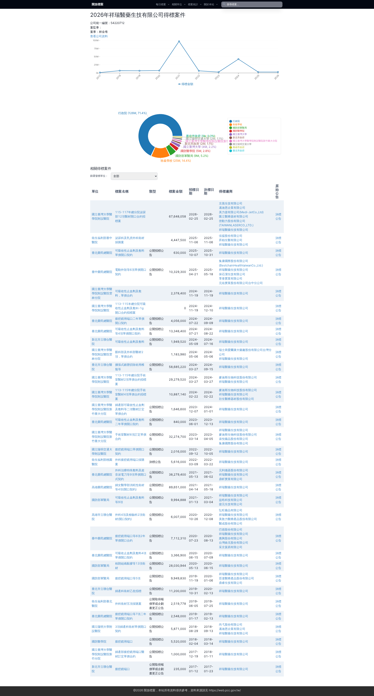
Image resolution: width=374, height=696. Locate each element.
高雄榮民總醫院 (102, 487)
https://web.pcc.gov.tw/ (225, 690)
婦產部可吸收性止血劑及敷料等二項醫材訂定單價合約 (129, 409)
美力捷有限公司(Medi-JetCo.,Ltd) (241, 212)
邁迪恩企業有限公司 (232, 208)
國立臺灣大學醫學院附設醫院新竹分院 (102, 654)
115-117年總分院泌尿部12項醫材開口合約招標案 (130, 216)
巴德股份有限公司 (230, 529)
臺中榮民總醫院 (102, 272)
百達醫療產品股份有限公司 (236, 578)
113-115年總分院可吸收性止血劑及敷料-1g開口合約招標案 (130, 308)
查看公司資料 (99, 36)
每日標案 (161, 4)
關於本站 (209, 4)
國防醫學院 (99, 641)
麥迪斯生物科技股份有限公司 (238, 377)
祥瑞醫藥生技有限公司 (233, 230)
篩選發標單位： (99, 175)
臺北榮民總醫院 (102, 253)
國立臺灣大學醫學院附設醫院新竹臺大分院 (102, 409)
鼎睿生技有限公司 (230, 583)
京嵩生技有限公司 (230, 203)
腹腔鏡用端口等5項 (127, 578)
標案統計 (193, 4)
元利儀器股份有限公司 (233, 470)
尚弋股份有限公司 (230, 624)
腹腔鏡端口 (122, 669)
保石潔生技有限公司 (232, 274)
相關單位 (177, 4)
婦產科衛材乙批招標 (128, 591)
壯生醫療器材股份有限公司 (236, 399)
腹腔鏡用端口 (124, 641)
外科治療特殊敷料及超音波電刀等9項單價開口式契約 (130, 474)
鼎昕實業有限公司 (230, 479)
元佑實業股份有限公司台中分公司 (241, 283)
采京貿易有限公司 (230, 547)
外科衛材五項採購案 (128, 603)
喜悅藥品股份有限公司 (233, 439)
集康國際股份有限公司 (233, 443)
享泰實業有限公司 (230, 278)
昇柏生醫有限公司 (230, 240)
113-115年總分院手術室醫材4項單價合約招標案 (130, 394)
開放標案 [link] (97, 4)
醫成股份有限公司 (230, 523)
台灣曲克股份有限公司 (233, 542)
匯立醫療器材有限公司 (233, 216)
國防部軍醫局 (100, 500)
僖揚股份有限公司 (230, 236)
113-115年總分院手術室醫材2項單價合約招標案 (130, 379)
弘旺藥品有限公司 (230, 510)
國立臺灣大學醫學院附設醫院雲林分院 (102, 293)
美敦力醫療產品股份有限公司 (238, 519)
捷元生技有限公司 (230, 504)
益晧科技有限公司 (230, 500)
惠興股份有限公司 (230, 538)
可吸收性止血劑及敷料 (129, 342)
